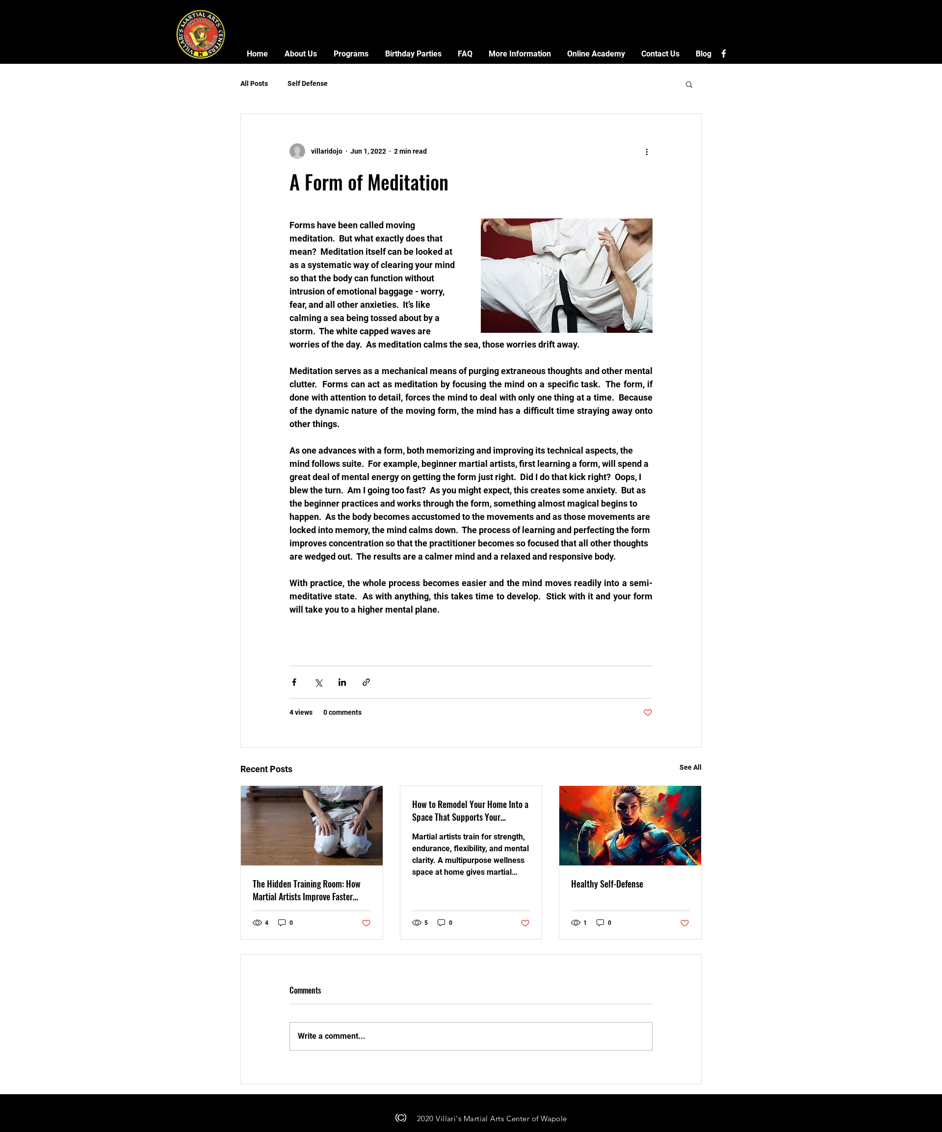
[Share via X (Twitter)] (318, 682)
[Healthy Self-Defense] (630, 825)
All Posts (254, 83)
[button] (300, 54)
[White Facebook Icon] (723, 53)
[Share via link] (366, 682)
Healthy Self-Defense (607, 883)
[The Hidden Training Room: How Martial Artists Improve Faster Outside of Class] (312, 825)
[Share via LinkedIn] (342, 682)
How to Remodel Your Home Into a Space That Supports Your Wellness (470, 810)
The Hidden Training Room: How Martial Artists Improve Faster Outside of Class (307, 890)
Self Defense (308, 83)
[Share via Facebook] (294, 682)
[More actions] (647, 151)
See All (691, 767)
